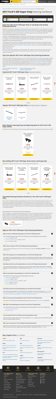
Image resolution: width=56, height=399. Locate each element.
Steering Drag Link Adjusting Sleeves (17, 31)
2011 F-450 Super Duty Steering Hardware (22, 292)
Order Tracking (7, 386)
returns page (43, 327)
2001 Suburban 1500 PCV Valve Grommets (45, 340)
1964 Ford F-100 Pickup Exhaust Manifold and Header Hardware (10, 357)
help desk (33, 317)
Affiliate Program (19, 377)
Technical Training (31, 386)
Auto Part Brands (19, 376)
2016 (34, 62)
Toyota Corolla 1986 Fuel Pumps (9, 340)
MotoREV (30, 381)
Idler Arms (9, 51)
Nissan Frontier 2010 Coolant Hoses (9, 345)
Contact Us (6, 376)
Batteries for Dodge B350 (25, 360)
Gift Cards (18, 384)
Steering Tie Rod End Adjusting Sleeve (15, 224)
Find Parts (50, 20)
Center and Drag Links (31, 31)
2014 (30, 62)
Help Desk (6, 381)
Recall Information (7, 387)
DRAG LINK (7, 282)
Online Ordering (31, 382)
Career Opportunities (20, 381)
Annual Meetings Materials (21, 379)
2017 (37, 62)
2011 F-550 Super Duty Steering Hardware (40, 292)
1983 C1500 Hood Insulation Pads (26, 345)
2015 (32, 62)
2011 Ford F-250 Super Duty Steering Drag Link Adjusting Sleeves (27, 69)
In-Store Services (7, 384)
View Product (9, 99)
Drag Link (36, 45)
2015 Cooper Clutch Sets (24, 340)
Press (17, 389)
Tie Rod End (14, 45)
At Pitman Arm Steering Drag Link (24, 45)
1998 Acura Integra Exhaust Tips (26, 352)
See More (28, 148)
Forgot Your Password (8, 379)
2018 (39, 62)
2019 (42, 62)
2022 (51, 62)
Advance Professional (32, 376)
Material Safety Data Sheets (21, 387)
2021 (46, 62)
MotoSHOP (30, 377)
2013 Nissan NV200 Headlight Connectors (10, 350)
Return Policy (6, 389)
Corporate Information (20, 382)
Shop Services (30, 384)
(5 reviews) (28, 152)
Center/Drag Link (8, 277)
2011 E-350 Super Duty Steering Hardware (28, 294)
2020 (44, 62)
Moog (51, 36)
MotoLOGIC (30, 379)
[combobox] (29, 1)
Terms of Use (24, 394)
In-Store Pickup (7, 382)
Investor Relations (19, 386)
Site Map (30, 394)
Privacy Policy (18, 394)
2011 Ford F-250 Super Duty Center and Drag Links (10, 69)
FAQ (5, 377)
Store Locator (18, 391)
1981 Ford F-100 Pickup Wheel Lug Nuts (10, 354)
